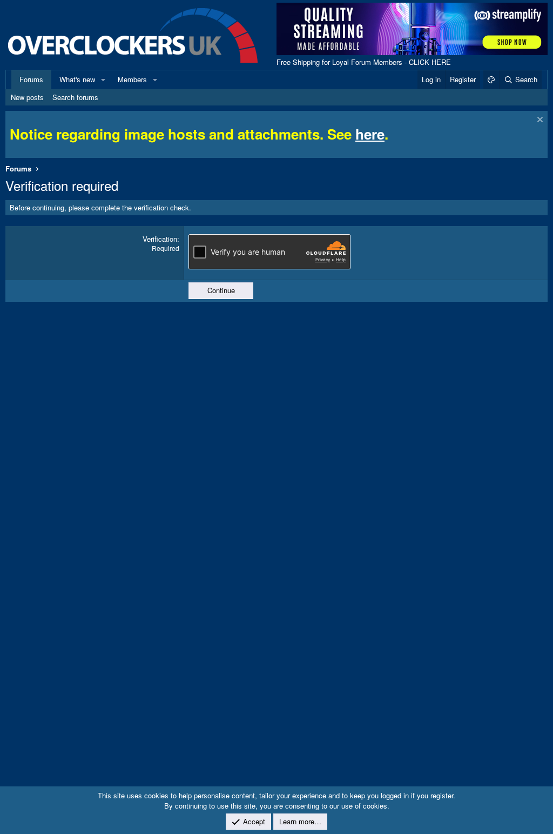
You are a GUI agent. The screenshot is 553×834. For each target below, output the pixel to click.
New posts (27, 97)
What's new (77, 79)
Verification (160, 239)
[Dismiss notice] (538, 121)
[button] (103, 79)
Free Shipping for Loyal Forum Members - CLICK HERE (363, 62)
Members (132, 79)
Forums (31, 79)
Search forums (75, 97)
